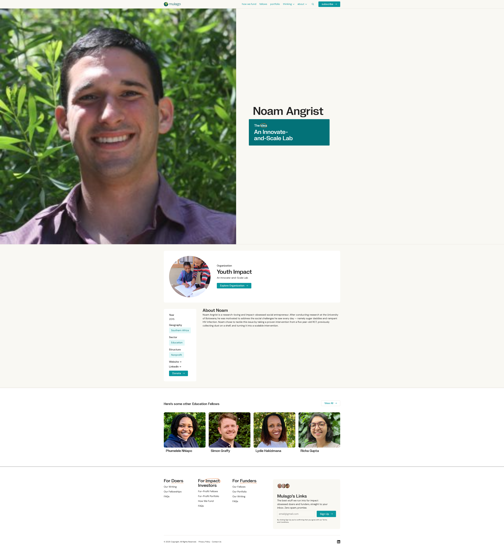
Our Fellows (238, 486)
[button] (288, 4)
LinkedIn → (175, 366)
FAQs (166, 496)
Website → (175, 362)
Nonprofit (176, 354)
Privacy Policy (204, 541)
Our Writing (170, 486)
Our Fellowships (173, 491)
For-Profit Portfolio (208, 496)
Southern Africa (180, 330)
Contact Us (216, 541)
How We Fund (206, 501)
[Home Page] (172, 4)
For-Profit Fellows (208, 491)
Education (177, 342)
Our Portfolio (239, 491)
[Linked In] (338, 542)
